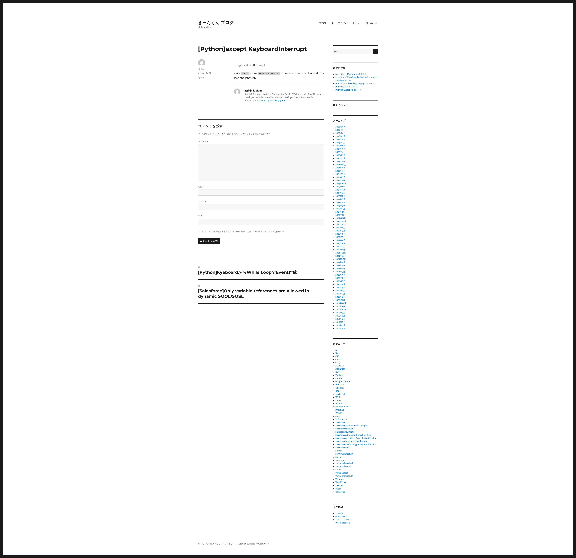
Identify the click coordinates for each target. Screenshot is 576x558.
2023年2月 (340, 208)
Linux (338, 400)
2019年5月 (340, 325)
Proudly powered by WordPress (254, 544)
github (338, 378)
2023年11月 (340, 186)
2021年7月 (340, 268)
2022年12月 (340, 215)
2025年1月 (340, 161)
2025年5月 (340, 149)
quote (338, 416)
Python (201, 77)
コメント (203, 141)
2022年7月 (340, 231)
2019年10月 (340, 309)
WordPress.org (342, 523)
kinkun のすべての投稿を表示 (272, 100)
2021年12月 (340, 253)
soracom (339, 460)
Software (339, 457)
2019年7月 (340, 319)
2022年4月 (340, 240)
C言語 (337, 362)
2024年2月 (340, 177)
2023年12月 (340, 183)
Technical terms (343, 466)
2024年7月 (340, 171)
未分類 (338, 488)
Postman (339, 410)
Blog (337, 353)
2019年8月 (340, 316)
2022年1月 (340, 249)
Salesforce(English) (344, 429)
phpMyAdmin (342, 406)
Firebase (339, 375)
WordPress (340, 482)
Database (339, 365)
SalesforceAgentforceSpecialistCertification (356, 438)
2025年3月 (340, 155)
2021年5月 (340, 271)
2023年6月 (340, 199)
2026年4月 (340, 133)
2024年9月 (340, 167)
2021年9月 (340, 262)
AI (336, 350)
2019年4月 (340, 328)
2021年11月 (340, 256)
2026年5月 (340, 130)
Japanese (339, 388)
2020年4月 (340, 290)
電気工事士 (340, 491)
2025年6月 (340, 145)
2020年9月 (340, 275)
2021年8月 (340, 265)
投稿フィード (341, 516)
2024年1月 (340, 180)
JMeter (338, 397)
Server (338, 451)
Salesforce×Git (342, 447)
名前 (201, 186)
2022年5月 (340, 237)
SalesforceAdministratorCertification (353, 435)
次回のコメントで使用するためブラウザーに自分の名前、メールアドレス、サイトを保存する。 (244, 231)
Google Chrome (342, 381)
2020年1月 (340, 300)
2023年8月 (340, 193)
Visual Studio (341, 473)
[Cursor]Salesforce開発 (346, 87)
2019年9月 (340, 312)
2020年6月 (340, 284)
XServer (339, 485)
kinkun (201, 69)
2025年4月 (340, 152)
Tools (338, 469)
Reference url (341, 419)
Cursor (338, 359)
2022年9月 (340, 224)
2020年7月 (340, 281)
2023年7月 (340, 196)
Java (337, 391)
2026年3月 (340, 136)
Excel (337, 372)
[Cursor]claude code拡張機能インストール (354, 83)
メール (202, 201)
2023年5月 (340, 202)
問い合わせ (372, 23)
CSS (337, 356)
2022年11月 (340, 218)
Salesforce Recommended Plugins (351, 425)
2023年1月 (340, 212)
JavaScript (340, 394)
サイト (201, 216)
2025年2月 (340, 158)
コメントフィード (343, 519)
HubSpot (339, 384)
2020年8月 (340, 278)
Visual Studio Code (344, 476)
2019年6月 (340, 322)
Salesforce (340, 422)
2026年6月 (340, 127)
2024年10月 (340, 164)
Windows (339, 479)
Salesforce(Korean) (344, 432)
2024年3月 (340, 174)
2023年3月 (340, 205)
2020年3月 (340, 293)
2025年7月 (340, 142)
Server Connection (344, 454)
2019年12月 (340, 303)
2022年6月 (340, 234)
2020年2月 (340, 297)
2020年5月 (340, 287)
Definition (340, 369)
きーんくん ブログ (216, 22)
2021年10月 (340, 259)
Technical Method (344, 463)
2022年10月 (340, 221)
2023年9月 (340, 190)
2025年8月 (340, 139)
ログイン (339, 513)
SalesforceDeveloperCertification (351, 441)
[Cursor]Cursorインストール (348, 90)
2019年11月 (340, 306)
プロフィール (326, 23)
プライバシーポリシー (350, 23)
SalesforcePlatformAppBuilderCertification (355, 444)
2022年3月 (340, 243)
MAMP (338, 403)
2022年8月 (340, 227)
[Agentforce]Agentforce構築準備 (350, 74)
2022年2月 (340, 246)
